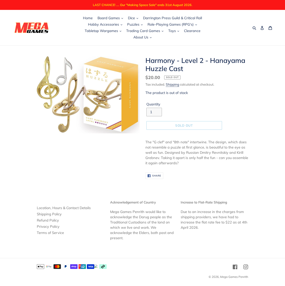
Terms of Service (50, 232)
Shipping (172, 84)
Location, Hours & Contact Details (64, 208)
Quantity (153, 104)
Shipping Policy (49, 214)
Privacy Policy (48, 226)
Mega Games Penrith (234, 277)
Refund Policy (48, 220)
